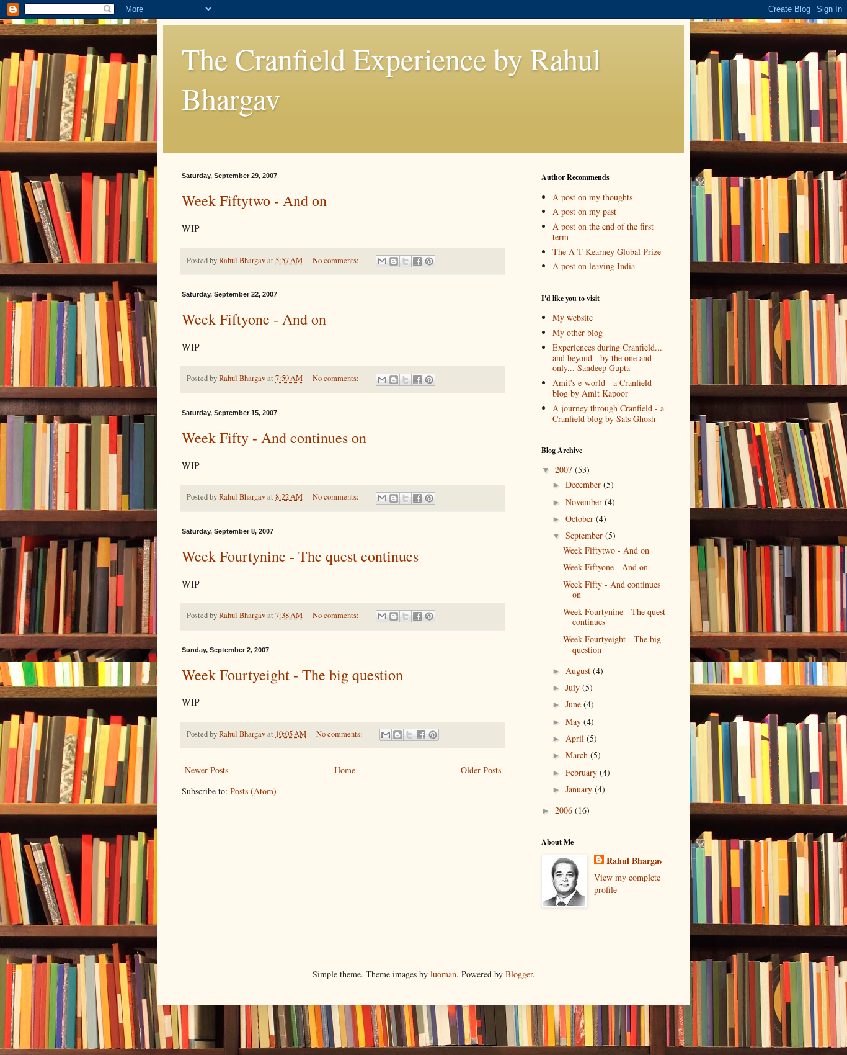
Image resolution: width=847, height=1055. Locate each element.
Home (344, 770)
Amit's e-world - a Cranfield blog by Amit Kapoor (602, 388)
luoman (443, 974)
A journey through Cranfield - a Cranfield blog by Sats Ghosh (608, 413)
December (584, 484)
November (585, 502)
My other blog (577, 332)
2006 (565, 810)
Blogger (519, 974)
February (582, 772)
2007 (565, 469)
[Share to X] (405, 261)
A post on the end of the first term (603, 231)
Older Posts (481, 770)
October (580, 518)
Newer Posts (206, 770)
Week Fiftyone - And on (254, 319)
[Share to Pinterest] (429, 261)
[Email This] (382, 261)
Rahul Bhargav (634, 861)
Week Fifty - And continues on (274, 437)
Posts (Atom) (253, 791)
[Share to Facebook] (417, 261)
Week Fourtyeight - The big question (292, 675)
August (579, 670)
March (577, 755)
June (574, 704)
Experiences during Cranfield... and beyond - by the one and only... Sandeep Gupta (607, 357)
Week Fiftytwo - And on (254, 200)
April (576, 738)
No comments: (337, 260)
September (585, 535)
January (580, 789)
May (574, 721)
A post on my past (584, 211)
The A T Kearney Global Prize (606, 252)
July (573, 687)
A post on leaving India (593, 266)
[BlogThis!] (394, 261)
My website (572, 317)
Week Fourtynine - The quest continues (300, 556)
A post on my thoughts (592, 197)
